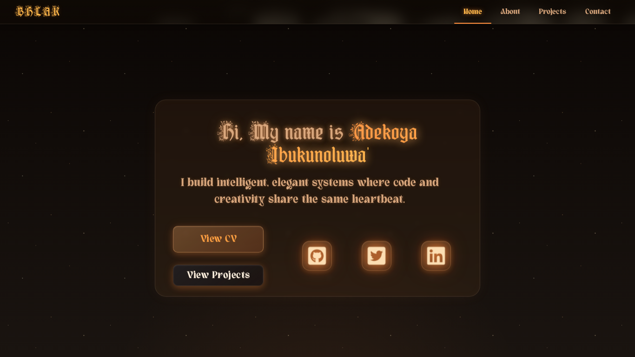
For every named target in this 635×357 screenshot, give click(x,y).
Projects (552, 11)
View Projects (218, 278)
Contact (598, 11)
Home (472, 11)
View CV (218, 241)
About (510, 11)
